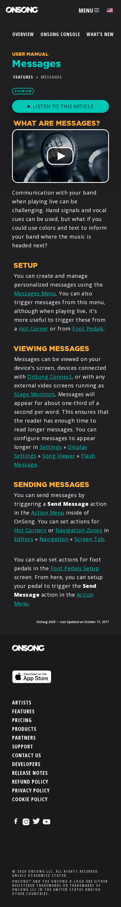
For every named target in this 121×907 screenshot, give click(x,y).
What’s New (100, 34)
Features (23, 77)
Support (22, 746)
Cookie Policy (30, 799)
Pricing (22, 720)
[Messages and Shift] (60, 156)
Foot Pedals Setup (75, 568)
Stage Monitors (34, 394)
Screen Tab (89, 538)
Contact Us (26, 755)
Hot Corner (33, 328)
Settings (51, 446)
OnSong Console (60, 34)
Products (24, 728)
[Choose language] (110, 10)
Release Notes (30, 772)
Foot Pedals (88, 328)
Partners (24, 737)
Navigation (53, 538)
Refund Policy (30, 781)
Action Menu (48, 512)
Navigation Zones (79, 530)
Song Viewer (58, 455)
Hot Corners (30, 530)
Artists (21, 702)
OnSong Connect (49, 376)
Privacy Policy (31, 790)
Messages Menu (35, 293)
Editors (23, 538)
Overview (23, 34)
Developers (26, 764)
